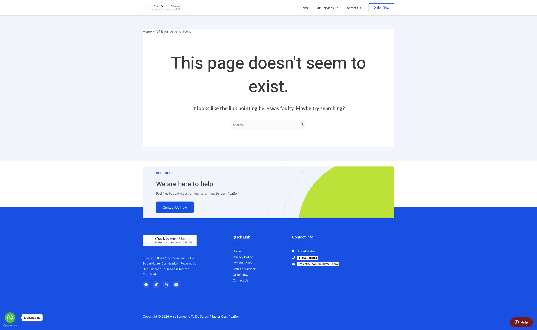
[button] (381, 7)
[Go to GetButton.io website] (10, 325)
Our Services (324, 8)
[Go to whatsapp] (10, 317)
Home (304, 8)
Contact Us (353, 8)
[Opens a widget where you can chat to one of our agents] (521, 322)
